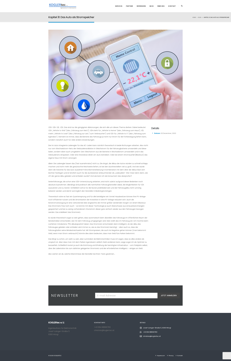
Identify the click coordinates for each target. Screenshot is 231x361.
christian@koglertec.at (104, 330)
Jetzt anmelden (169, 295)
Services (118, 6)
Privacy (170, 356)
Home (194, 17)
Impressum (161, 356)
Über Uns (160, 6)
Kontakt (172, 6)
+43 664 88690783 (102, 327)
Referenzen (141, 6)
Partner (129, 6)
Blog (152, 6)
